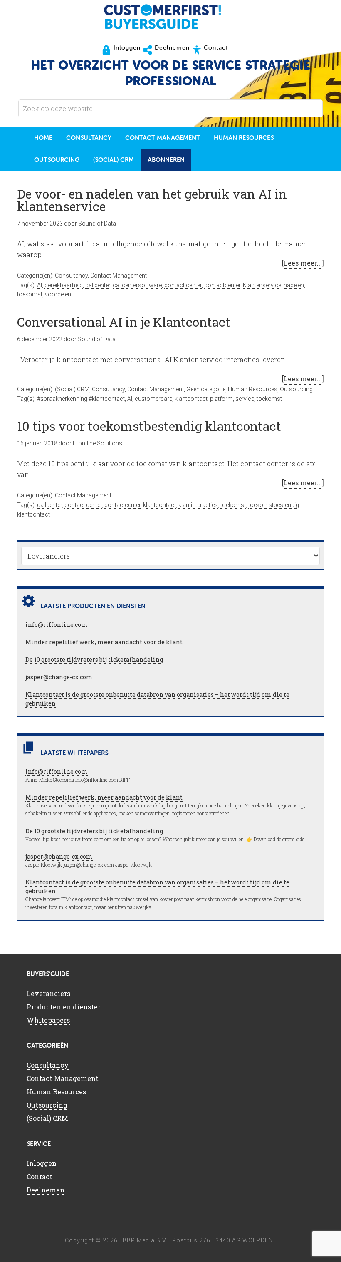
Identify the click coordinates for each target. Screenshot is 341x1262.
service (244, 398)
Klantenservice (262, 285)
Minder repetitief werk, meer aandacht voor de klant (104, 642)
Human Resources (252, 389)
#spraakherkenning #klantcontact (81, 398)
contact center (183, 285)
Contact (39, 1176)
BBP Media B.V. (145, 1240)
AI (39, 285)
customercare (153, 398)
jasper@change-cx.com (59, 677)
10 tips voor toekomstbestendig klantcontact (149, 426)
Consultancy (71, 275)
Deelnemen (45, 1189)
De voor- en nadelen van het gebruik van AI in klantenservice (152, 200)
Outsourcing (296, 389)
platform (221, 398)
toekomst (29, 294)
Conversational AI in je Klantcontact (123, 322)
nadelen (294, 285)
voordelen (58, 294)
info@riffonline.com (56, 625)
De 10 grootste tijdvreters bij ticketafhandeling (94, 659)
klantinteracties (198, 505)
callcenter (97, 285)
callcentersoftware (137, 285)
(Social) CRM (72, 389)
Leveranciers (48, 993)
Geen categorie (205, 389)
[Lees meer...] (303, 262)
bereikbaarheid (63, 285)
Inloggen (42, 1163)
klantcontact (191, 398)
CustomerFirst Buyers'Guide (170, 16)
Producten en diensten (64, 1006)
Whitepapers (48, 1020)
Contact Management (118, 275)
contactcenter (222, 285)
